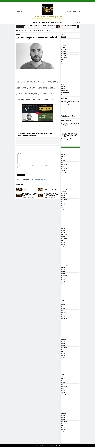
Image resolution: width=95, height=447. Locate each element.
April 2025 (63, 185)
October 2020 (64, 273)
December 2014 (64, 415)
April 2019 (63, 308)
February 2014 (64, 435)
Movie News (64, 63)
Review (63, 76)
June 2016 (63, 378)
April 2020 (63, 285)
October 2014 (64, 419)
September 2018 (64, 322)
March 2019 (64, 310)
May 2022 (63, 244)
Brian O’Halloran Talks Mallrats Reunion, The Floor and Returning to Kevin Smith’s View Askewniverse (51, 188)
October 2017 (64, 345)
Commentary (64, 53)
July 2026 (63, 154)
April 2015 (63, 407)
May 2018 (63, 331)
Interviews (63, 61)
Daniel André (22, 133)
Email (32, 165)
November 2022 (64, 236)
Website (46, 165)
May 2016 (63, 380)
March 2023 (64, 232)
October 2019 (64, 296)
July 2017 (63, 351)
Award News (64, 43)
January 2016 (64, 388)
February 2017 (64, 361)
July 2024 (63, 203)
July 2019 (63, 302)
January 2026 (64, 166)
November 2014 (64, 417)
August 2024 (64, 201)
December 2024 (64, 193)
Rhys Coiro (25, 135)
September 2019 (64, 298)
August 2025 (64, 176)
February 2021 (64, 265)
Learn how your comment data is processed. (38, 179)
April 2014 (63, 431)
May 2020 (63, 283)
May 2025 (63, 183)
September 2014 (64, 421)
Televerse (63, 86)
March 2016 (64, 384)
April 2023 (63, 230)
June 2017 (63, 353)
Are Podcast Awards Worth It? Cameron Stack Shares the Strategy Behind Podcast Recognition (51, 194)
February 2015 (64, 411)
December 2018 (64, 316)
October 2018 (64, 320)
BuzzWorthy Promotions (66, 49)
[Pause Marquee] (78, 26)
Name (18, 165)
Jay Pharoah (28, 133)
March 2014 (64, 433)
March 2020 (64, 287)
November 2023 (64, 220)
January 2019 (64, 314)
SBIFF (63, 78)
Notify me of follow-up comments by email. (25, 169)
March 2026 (64, 162)
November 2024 (64, 195)
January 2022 (64, 250)
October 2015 (64, 394)
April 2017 (63, 357)
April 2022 (63, 246)
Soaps (63, 80)
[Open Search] (77, 22)
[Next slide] (79, 0)
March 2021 (64, 263)
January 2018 (64, 339)
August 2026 (64, 152)
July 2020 (63, 279)
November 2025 (64, 170)
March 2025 (64, 187)
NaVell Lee (19, 41)
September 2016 (64, 372)
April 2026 (63, 160)
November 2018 (64, 318)
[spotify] (20, 11)
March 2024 (64, 211)
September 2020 (64, 275)
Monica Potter (19, 135)
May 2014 (63, 429)
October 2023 (64, 222)
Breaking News (64, 45)
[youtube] (21, 11)
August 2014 (64, 423)
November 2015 (64, 392)
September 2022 (64, 238)
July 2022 (63, 240)
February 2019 (64, 312)
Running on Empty (32, 135)
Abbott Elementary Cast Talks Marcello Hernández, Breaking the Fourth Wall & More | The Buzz (59, 25)
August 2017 (64, 349)
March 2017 (64, 359)
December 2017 (64, 341)
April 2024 (63, 209)
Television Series (65, 90)
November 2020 (64, 271)
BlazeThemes (57, 445)
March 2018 (64, 335)
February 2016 (64, 386)
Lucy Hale (51, 133)
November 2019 (64, 294)
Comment (19, 153)
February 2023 (64, 234)
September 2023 (64, 224)
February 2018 (64, 337)
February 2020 (64, 289)
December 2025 (64, 168)
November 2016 (64, 368)
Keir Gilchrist (40, 133)
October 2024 (64, 197)
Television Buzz (64, 88)
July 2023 (63, 228)
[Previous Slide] (77, 0)
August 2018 (64, 324)
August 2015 (64, 398)
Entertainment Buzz (65, 57)
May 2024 (63, 207)
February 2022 (64, 248)
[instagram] (17, 11)
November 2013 (64, 442)
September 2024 (64, 199)
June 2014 (63, 427)
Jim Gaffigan (34, 133)
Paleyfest (63, 69)
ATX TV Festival (64, 41)
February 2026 (64, 164)
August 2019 (64, 300)
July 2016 (63, 376)
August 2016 (64, 374)
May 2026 (63, 158)
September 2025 (64, 174)
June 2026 (63, 156)
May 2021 (63, 259)
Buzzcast (18, 34)
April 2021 (63, 261)
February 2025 (64, 189)
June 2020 (63, 281)
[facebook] (16, 11)
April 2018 (63, 333)
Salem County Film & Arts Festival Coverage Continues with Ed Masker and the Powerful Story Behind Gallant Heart (70, 124)
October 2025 (64, 172)
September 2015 (64, 396)
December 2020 (64, 269)
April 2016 (63, 382)
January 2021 (64, 267)
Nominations (64, 67)
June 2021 (63, 257)
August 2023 (64, 226)
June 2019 (63, 304)
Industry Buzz (64, 59)
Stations (63, 82)
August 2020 (64, 277)
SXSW (63, 84)
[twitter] (18, 11)
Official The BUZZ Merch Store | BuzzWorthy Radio (52, 22)
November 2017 (64, 343)
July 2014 (63, 425)
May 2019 (63, 306)
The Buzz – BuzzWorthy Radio (48, 16)
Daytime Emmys (64, 55)
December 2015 (64, 390)
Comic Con (64, 51)
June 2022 (63, 242)
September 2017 (64, 347)
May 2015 (63, 405)
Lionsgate (46, 133)
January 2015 (64, 413)
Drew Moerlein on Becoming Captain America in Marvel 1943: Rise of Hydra (29, 194)
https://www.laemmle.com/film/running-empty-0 (43, 97)
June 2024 (63, 205)
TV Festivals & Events (65, 92)
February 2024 (64, 213)
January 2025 (64, 191)
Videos (63, 94)
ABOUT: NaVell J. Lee (37, 22)
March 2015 (64, 409)
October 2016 (64, 370)
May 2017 (63, 355)
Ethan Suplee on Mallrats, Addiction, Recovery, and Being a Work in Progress (29, 188)
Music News (64, 65)
